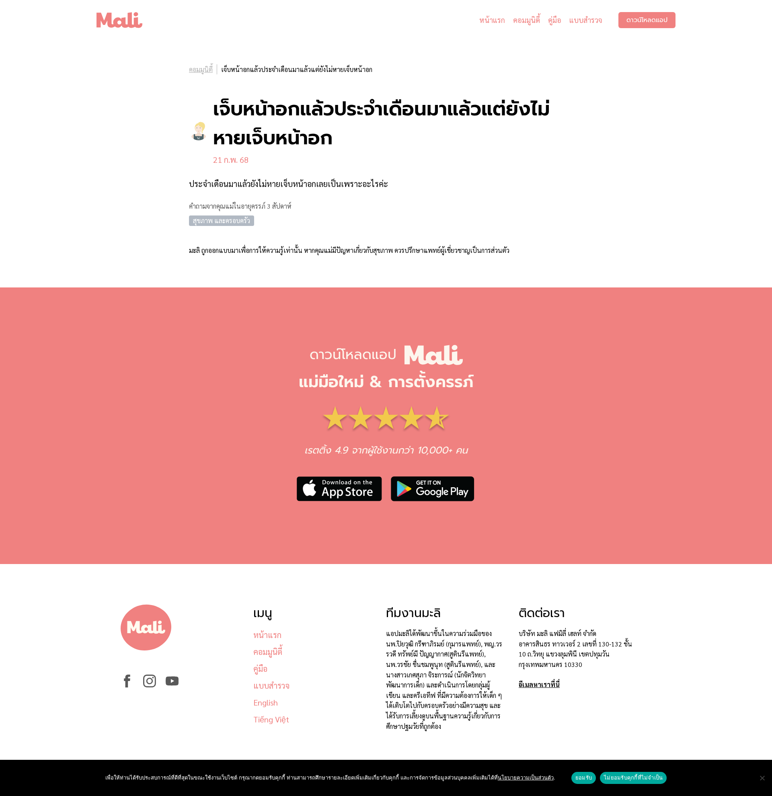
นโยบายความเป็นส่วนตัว (526, 777)
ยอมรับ (583, 777)
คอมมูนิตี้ (526, 20)
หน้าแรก (492, 20)
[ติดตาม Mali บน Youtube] (172, 685)
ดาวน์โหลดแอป (646, 20)
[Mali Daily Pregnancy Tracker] (125, 20)
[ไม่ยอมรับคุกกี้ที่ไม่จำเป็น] (762, 778)
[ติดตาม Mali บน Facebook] (127, 685)
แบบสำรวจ (585, 20)
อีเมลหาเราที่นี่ (539, 684)
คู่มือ (554, 20)
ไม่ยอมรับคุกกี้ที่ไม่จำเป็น (633, 777)
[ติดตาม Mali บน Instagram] (149, 685)
